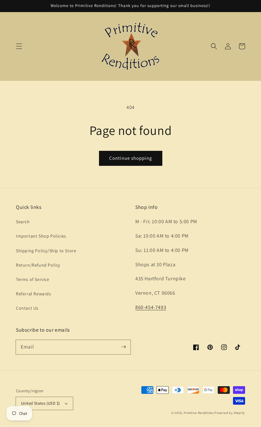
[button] (19, 46)
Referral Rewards (33, 294)
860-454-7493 (150, 307)
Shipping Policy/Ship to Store (46, 251)
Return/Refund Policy (38, 265)
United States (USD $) (40, 403)
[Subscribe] (123, 347)
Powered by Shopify (230, 413)
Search (23, 222)
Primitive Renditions (199, 413)
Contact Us (27, 308)
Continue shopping (130, 158)
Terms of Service (32, 279)
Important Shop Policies (41, 236)
